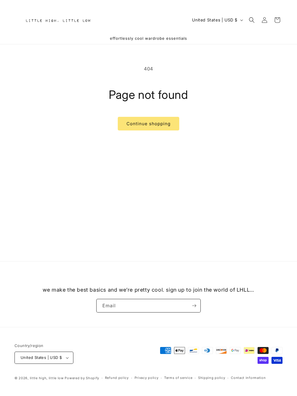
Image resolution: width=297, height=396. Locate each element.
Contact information (248, 378)
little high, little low (47, 378)
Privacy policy (147, 378)
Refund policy (117, 378)
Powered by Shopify (82, 378)
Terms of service (178, 378)
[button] (251, 20)
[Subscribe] (194, 306)
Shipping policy (211, 378)
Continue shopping (148, 123)
